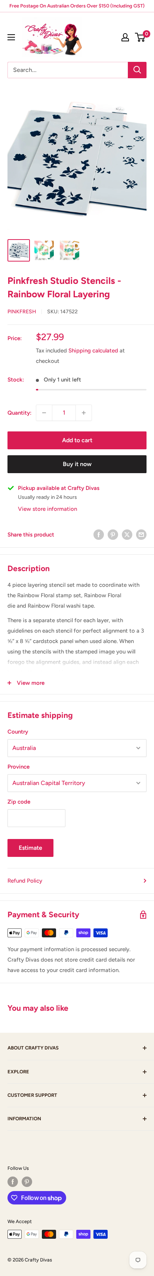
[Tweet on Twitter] (127, 534)
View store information (47, 509)
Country (17, 731)
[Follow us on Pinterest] (27, 1182)
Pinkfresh (21, 311)
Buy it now (77, 464)
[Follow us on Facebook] (12, 1182)
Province (18, 766)
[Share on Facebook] (98, 534)
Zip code (18, 801)
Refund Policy (24, 880)
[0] (140, 37)
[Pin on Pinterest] (113, 534)
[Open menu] (11, 37)
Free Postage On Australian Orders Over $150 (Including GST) (77, 6)
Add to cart (77, 440)
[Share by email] (141, 534)
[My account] (125, 37)
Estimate (30, 847)
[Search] (137, 70)
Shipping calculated (93, 350)
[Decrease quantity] (44, 413)
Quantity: (19, 412)
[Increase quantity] (84, 413)
